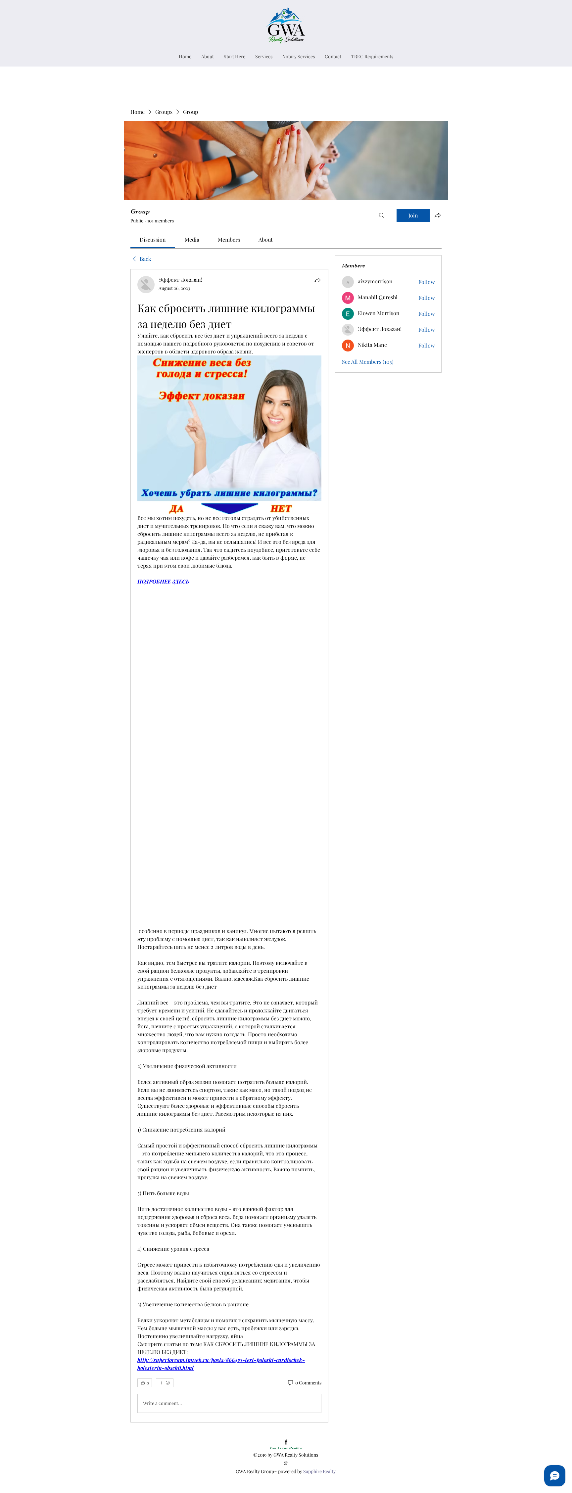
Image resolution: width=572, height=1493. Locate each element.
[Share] (317, 280)
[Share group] (438, 215)
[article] (229, 845)
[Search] (382, 215)
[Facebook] (286, 1442)
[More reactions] (164, 1382)
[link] (153, 239)
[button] (263, 56)
